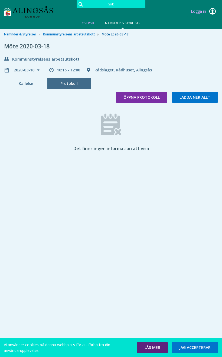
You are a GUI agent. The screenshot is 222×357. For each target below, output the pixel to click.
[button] (152, 347)
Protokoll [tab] (69, 83)
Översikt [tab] (89, 23)
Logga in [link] (199, 11)
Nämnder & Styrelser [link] (20, 34)
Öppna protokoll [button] (141, 97)
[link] (31, 12)
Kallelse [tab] (26, 83)
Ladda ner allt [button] (194, 97)
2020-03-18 (24, 69)
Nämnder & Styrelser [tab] (123, 23)
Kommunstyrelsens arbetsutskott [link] (69, 34)
